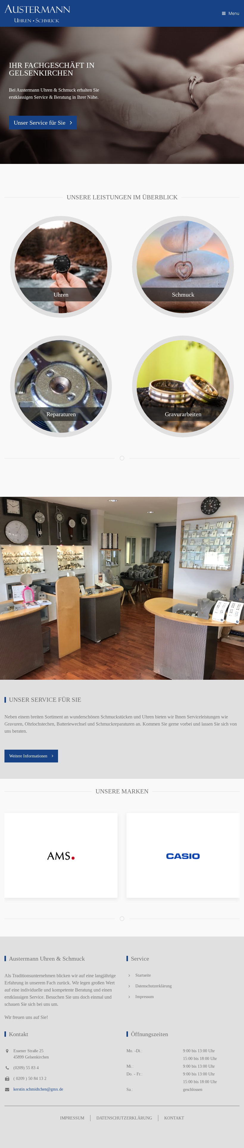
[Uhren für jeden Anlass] (61, 266)
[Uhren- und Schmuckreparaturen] (61, 386)
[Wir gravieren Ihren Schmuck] (183, 386)
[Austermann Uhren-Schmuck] (37, 13)
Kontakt (174, 1118)
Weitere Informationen (28, 756)
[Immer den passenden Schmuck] (183, 266)
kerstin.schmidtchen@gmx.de (38, 1089)
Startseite (143, 975)
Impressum (144, 996)
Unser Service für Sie (39, 122)
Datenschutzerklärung (153, 986)
